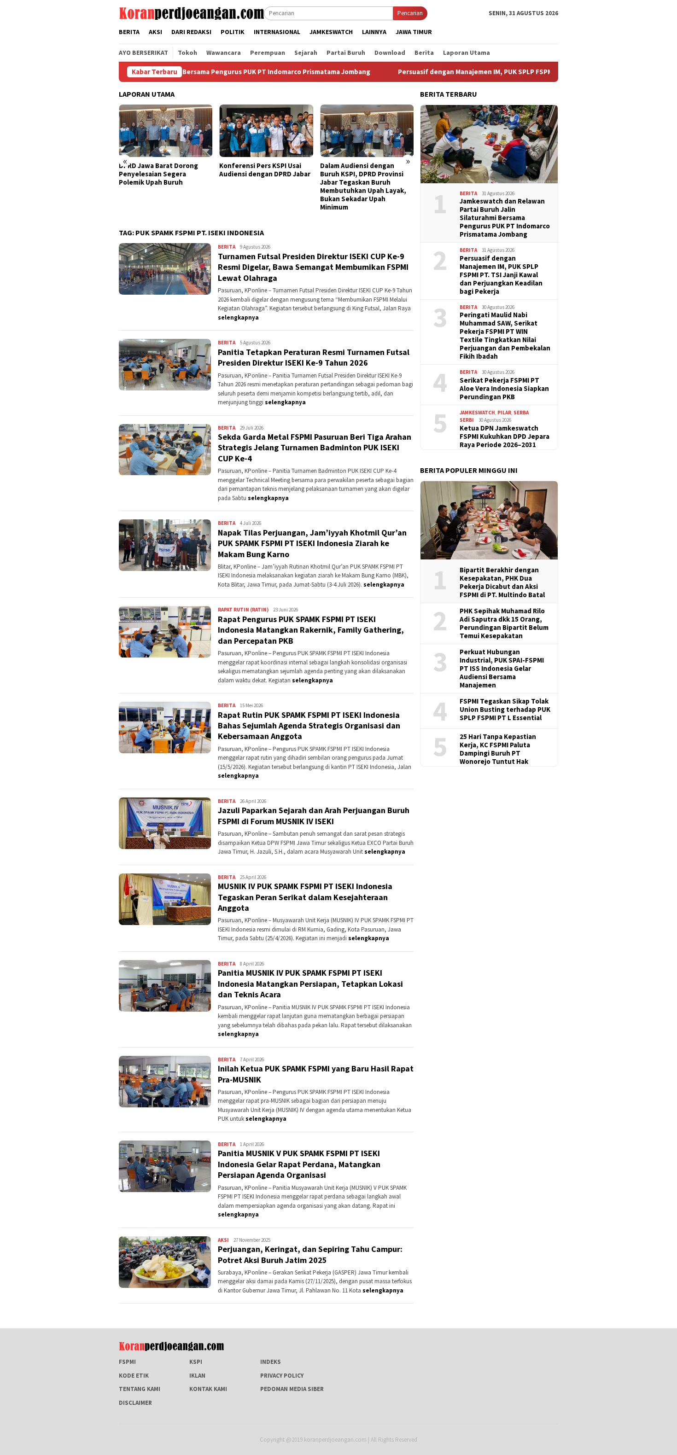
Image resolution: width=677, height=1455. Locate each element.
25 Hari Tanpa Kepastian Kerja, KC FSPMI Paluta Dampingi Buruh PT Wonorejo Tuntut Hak (498, 749)
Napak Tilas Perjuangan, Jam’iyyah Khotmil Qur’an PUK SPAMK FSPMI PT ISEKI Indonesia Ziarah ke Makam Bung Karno (312, 543)
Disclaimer (135, 1403)
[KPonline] (191, 13)
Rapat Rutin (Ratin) (243, 609)
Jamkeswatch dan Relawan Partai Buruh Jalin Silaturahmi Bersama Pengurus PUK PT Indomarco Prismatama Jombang (505, 218)
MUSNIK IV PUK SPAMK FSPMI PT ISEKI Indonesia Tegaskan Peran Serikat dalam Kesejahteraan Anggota (305, 897)
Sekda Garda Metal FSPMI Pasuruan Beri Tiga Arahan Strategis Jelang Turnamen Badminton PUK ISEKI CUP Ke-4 (314, 447)
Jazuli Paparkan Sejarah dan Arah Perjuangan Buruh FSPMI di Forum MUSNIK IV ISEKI (313, 815)
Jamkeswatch (477, 412)
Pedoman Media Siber (292, 1389)
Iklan (197, 1375)
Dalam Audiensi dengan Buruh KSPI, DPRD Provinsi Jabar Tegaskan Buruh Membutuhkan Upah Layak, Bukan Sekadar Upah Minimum (363, 186)
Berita (226, 247)
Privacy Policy (281, 1375)
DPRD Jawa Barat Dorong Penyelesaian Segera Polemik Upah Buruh (158, 174)
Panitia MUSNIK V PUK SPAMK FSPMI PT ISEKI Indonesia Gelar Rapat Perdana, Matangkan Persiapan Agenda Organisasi (299, 1164)
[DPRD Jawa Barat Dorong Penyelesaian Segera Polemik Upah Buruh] (165, 131)
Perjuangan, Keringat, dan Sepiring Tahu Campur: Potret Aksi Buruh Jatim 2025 (310, 1254)
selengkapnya (238, 317)
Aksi (223, 1240)
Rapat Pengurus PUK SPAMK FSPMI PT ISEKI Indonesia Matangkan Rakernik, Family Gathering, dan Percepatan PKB (311, 630)
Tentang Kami (139, 1389)
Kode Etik (134, 1375)
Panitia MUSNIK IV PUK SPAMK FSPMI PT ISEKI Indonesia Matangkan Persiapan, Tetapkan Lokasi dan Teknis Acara (310, 983)
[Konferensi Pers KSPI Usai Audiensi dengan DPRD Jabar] (266, 131)
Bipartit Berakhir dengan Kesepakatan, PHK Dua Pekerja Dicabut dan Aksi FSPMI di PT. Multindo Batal (502, 582)
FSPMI (127, 1362)
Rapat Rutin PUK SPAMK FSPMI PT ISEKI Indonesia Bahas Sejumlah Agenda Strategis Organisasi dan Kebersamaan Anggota (309, 726)
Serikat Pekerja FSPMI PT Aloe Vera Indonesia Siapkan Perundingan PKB (504, 388)
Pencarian (410, 13)
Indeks (270, 1362)
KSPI (195, 1362)
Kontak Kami (208, 1389)
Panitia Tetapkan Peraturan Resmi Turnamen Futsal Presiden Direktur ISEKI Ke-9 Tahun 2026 (313, 357)
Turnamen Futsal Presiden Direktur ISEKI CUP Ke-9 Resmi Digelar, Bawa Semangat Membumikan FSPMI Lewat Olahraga (313, 267)
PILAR (504, 412)
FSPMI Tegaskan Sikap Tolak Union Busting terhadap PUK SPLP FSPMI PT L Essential (505, 709)
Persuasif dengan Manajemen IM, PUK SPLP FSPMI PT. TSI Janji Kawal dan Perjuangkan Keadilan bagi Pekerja (504, 72)
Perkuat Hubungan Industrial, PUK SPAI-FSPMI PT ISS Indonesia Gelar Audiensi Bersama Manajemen (502, 668)
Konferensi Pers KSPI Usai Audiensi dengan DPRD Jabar (264, 170)
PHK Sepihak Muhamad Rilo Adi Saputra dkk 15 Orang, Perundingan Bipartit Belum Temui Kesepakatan (504, 623)
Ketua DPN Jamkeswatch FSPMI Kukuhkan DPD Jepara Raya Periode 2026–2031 (504, 436)
